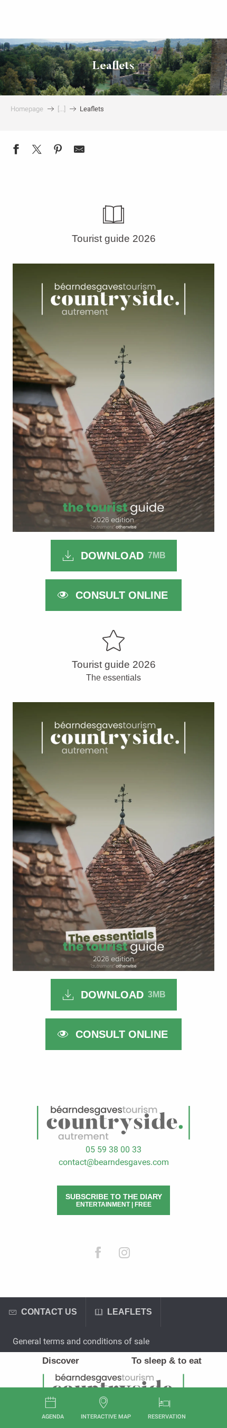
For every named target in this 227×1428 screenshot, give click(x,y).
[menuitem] (61, 1360)
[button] (113, 398)
